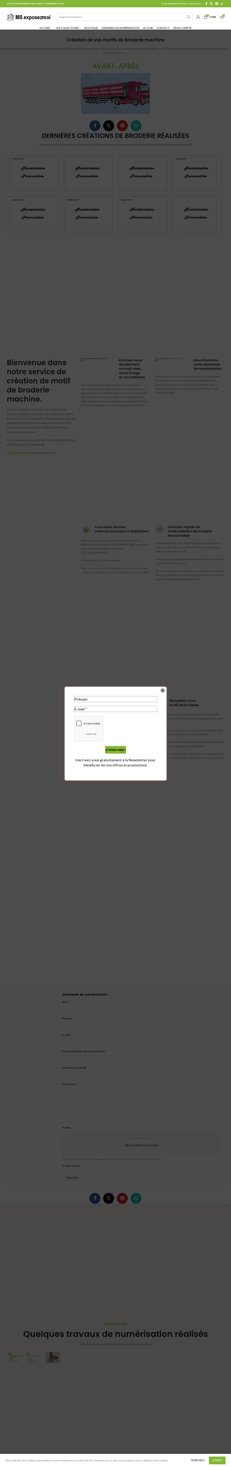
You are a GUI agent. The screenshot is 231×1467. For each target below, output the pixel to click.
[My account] (198, 17)
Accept (217, 1460)
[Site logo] (29, 16)
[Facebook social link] (206, 3)
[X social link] (211, 3)
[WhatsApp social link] (221, 3)
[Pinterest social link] (216, 3)
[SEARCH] (188, 17)
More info (198, 1460)
